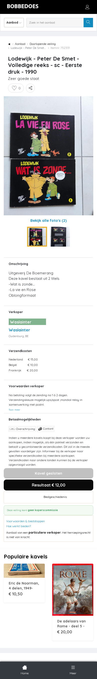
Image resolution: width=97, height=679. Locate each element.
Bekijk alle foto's (48, 220)
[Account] (87, 7)
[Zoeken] (88, 22)
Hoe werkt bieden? (18, 526)
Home (25, 673)
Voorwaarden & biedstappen (25, 521)
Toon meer (14, 409)
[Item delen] (30, 88)
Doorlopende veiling (43, 44)
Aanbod (20, 44)
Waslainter (19, 329)
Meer (73, 673)
